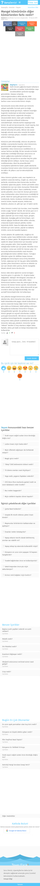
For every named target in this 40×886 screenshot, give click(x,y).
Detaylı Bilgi (8, 879)
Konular (12, 7)
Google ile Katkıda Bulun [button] (17, 831)
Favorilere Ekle (32, 7)
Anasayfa (4, 7)
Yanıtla (3, 333)
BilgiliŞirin (4, 18)
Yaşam (18, 7)
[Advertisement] (20, 57)
